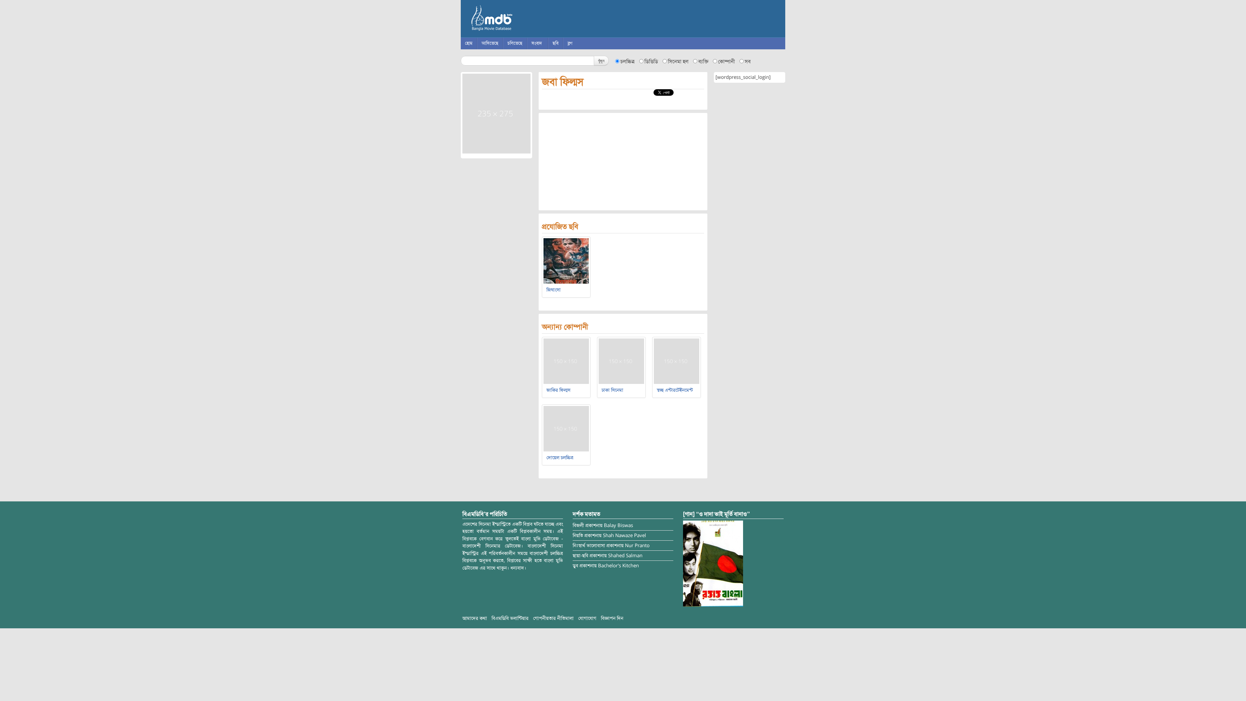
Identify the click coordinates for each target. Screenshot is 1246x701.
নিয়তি (578, 535)
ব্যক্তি (703, 61)
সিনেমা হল (678, 61)
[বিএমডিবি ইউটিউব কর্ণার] (713, 563)
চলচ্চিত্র (627, 61)
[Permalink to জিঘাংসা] (566, 261)
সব (748, 61)
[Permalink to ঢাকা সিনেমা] (621, 361)
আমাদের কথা (474, 618)
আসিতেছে (490, 43)
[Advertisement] (623, 161)
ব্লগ (570, 43)
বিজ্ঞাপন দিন (612, 618)
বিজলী (578, 525)
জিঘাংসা (553, 290)
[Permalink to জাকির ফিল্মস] (566, 361)
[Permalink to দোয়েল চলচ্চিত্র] (566, 428)
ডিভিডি (651, 61)
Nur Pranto (637, 545)
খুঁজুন (601, 60)
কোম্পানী (726, 61)
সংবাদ (536, 43)
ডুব (575, 566)
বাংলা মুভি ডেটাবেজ (519, 19)
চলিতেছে (514, 43)
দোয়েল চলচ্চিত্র (559, 458)
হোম (468, 43)
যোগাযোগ (587, 618)
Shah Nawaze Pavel (624, 535)
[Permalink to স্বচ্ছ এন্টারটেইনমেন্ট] (676, 361)
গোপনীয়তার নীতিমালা (553, 618)
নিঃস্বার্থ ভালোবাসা (589, 545)
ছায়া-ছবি (580, 556)
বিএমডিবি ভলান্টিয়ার (510, 618)
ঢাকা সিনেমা (612, 390)
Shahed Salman (625, 556)
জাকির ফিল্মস (558, 390)
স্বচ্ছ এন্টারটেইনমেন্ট (675, 390)
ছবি (555, 43)
